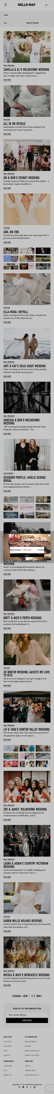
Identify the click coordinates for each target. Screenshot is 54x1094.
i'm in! (27, 555)
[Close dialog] (49, 535)
